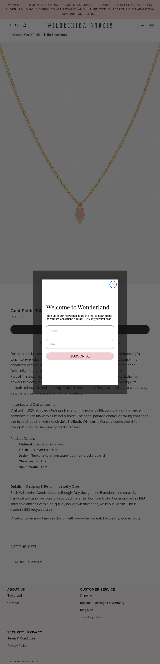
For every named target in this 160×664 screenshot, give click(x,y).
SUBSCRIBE (80, 356)
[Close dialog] (113, 284)
